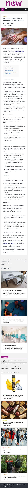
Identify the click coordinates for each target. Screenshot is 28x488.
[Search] (26, 9)
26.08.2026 (10, 452)
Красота (4, 447)
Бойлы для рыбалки (7, 318)
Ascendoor (23, 484)
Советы (4, 16)
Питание (5, 420)
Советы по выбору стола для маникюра (12, 290)
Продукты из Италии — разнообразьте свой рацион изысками (13, 363)
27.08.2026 (10, 398)
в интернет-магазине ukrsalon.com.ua (13, 242)
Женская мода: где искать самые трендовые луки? (10, 366)
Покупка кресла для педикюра (10, 345)
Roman (5, 25)
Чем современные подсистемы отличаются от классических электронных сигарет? (13, 396)
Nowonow (11, 484)
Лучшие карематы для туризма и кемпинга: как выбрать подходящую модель (14, 476)
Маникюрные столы (19, 51)
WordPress (9, 486)
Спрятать (12, 67)
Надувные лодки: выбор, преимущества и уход (10, 372)
